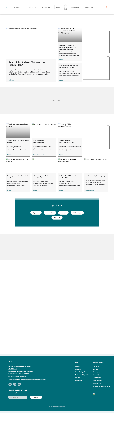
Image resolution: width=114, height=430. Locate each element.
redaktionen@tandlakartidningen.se (19, 366)
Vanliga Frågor (97, 380)
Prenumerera (88, 7)
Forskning (78, 369)
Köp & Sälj (65, 7)
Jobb (58, 7)
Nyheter (17, 7)
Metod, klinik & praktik (82, 375)
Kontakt (96, 3)
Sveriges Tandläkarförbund (101, 386)
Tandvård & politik (80, 372)
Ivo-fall (77, 377)
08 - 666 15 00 (12, 369)
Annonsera (75, 7)
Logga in (103, 3)
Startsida (96, 366)
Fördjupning (31, 7)
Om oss (95, 369)
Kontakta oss (97, 383)
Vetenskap (46, 7)
